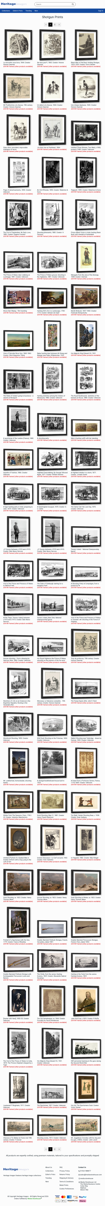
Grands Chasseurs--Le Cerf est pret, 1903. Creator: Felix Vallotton (52, 859)
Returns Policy (64, 1174)
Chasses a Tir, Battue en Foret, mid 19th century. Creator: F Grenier (17, 1139)
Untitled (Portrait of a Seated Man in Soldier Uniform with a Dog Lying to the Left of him (17, 860)
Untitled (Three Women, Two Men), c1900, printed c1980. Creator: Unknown (86, 148)
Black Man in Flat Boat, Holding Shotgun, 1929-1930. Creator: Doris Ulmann (85, 63)
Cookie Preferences (66, 1189)
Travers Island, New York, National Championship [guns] (49, 619)
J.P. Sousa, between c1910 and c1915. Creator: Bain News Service (17, 550)
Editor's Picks (18, 11)
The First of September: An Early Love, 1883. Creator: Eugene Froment (17, 233)
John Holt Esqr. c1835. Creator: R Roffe (85, 1019)
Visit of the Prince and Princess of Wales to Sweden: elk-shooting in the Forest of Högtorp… (86, 620)
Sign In (100, 11)
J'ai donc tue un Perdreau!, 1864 (48, 147)
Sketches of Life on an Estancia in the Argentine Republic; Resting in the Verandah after (16, 703)
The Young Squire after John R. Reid (83, 701)
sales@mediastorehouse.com (91, 1175)
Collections (6, 11)
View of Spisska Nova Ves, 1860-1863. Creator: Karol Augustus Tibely (17, 354)
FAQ (60, 1167)
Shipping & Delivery (66, 1178)
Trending (29, 11)
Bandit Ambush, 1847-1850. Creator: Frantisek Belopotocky (84, 312)
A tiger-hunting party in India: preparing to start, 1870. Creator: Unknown (18, 508)
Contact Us (82, 1167)
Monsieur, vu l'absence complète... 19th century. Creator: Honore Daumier (51, 702)
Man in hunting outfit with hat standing (84, 438)
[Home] (14, 7)
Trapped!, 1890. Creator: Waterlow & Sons (86, 190)
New (36, 11)
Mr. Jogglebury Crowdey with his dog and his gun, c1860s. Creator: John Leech (85, 1139)
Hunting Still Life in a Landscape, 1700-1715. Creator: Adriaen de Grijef (51, 312)
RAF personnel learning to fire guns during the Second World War (86, 1062)
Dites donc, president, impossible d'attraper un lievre (15, 148)
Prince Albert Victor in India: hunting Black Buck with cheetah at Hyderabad (86, 233)
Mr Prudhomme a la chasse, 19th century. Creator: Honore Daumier (18, 106)
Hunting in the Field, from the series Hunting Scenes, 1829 (83, 975)
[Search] (73, 4)
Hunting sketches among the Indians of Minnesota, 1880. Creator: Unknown (51, 397)
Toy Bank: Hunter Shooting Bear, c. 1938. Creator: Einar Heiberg (85, 816)
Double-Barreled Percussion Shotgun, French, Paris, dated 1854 (84, 941)
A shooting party (43, 438)
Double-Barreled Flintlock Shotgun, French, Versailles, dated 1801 (52, 941)
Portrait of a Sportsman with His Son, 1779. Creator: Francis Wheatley (16, 941)
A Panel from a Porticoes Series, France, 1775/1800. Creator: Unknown (85, 782)
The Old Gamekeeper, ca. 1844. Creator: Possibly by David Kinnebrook (51, 1019)
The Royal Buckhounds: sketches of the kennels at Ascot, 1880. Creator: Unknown (85, 397)
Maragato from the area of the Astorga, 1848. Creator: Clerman (85, 276)
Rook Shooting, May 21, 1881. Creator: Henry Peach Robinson (50, 816)
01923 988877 (85, 1171)
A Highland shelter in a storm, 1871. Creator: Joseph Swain (83, 474)
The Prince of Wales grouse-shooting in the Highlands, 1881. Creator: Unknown (51, 276)
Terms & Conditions (66, 1182)
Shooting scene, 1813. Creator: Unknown (51, 1138)
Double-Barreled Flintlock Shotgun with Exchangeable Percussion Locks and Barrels (17, 976)
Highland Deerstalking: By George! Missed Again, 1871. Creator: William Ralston (52, 474)
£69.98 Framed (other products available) (18, 66)
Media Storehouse (34, 1199)
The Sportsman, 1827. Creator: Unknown (51, 1105)
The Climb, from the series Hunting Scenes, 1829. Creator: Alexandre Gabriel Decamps (51, 976)
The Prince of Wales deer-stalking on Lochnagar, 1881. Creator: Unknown (16, 276)
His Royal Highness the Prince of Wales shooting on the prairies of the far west (51, 659)
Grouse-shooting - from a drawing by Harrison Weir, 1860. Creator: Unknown (16, 659)
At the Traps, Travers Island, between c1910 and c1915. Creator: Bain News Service (16, 620)
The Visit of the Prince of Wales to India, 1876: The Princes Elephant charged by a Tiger (17, 1063)
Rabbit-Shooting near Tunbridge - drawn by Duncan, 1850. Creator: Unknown (86, 739)
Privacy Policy (64, 1171)
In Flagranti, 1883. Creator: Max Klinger (84, 858)
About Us (48, 1167)
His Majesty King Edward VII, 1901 (83, 353)
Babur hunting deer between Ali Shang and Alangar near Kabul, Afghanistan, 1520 (52, 354)
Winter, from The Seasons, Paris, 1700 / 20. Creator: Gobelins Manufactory (17, 816)
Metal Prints (63, 1185)
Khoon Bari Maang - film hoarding (15, 311)
